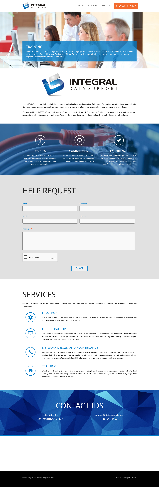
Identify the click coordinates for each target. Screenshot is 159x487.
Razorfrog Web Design (129, 478)
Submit (79, 268)
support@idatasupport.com (109, 414)
